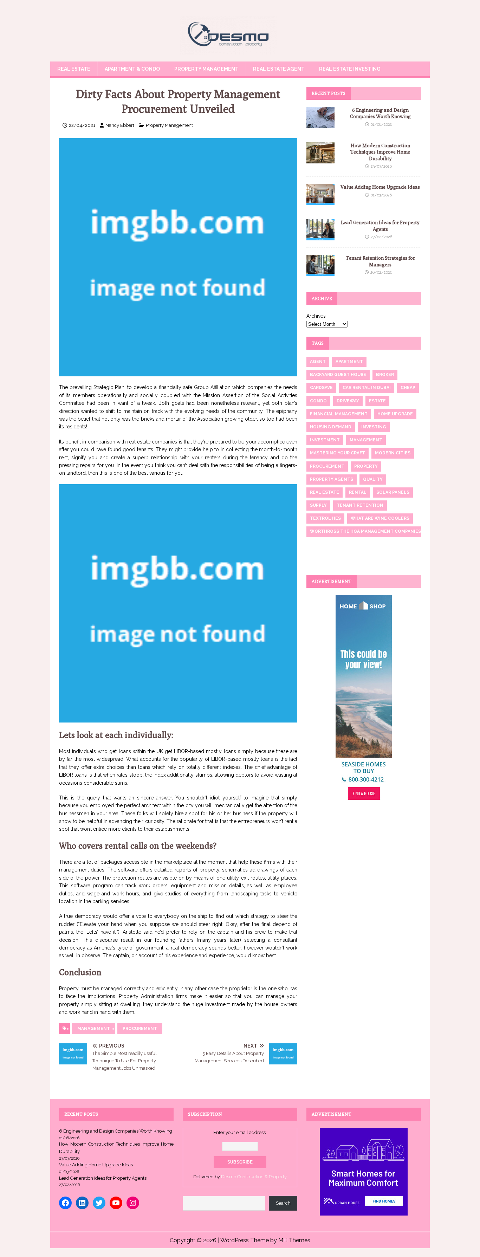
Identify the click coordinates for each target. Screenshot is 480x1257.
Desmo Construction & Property (254, 1176)
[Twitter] (99, 1203)
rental (358, 492)
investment (325, 440)
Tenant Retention (360, 505)
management (93, 1028)
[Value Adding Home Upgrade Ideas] (320, 201)
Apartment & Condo (132, 69)
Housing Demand (330, 427)
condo (318, 401)
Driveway (348, 401)
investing (373, 427)
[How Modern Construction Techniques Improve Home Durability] (320, 159)
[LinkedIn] (82, 1203)
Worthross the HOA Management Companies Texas (373, 531)
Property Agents (331, 479)
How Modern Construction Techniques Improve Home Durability (380, 152)
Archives (316, 316)
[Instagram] (133, 1203)
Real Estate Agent (279, 69)
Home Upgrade (395, 414)
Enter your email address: (240, 1132)
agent (318, 361)
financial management (339, 414)
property (366, 466)
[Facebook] (65, 1203)
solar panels (392, 492)
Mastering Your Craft (337, 453)
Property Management (206, 69)
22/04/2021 (82, 125)
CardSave (321, 387)
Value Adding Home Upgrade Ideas (380, 187)
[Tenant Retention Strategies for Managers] (320, 272)
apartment (349, 361)
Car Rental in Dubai (367, 387)
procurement (140, 1028)
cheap (408, 387)
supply (318, 505)
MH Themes (294, 1240)
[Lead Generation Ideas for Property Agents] (320, 236)
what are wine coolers (380, 518)
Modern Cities (392, 453)
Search (283, 1203)
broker (385, 374)
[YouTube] (116, 1203)
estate (377, 401)
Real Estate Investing (350, 69)
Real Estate (73, 69)
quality (373, 479)
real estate (324, 492)
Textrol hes (325, 518)
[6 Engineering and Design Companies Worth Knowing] (320, 124)
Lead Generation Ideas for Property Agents (103, 1178)
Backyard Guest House (338, 374)
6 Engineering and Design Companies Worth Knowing (115, 1131)
